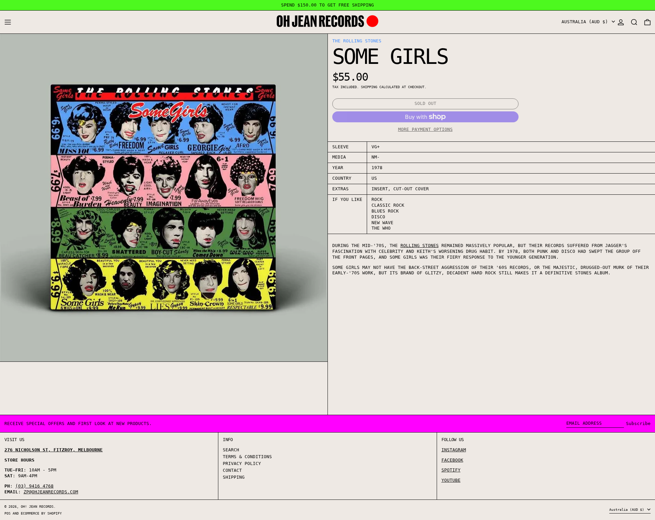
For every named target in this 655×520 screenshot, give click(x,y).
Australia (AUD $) (586, 21)
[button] (634, 22)
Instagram (453, 449)
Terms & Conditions (247, 456)
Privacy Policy (242, 463)
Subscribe (638, 423)
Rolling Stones (420, 245)
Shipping (369, 87)
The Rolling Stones (356, 40)
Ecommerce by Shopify (41, 513)
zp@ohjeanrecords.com (51, 491)
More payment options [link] (425, 129)
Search (231, 449)
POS (7, 513)
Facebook (452, 460)
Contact (232, 470)
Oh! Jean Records (37, 506)
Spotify (451, 470)
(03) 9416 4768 (34, 486)
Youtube (451, 480)
